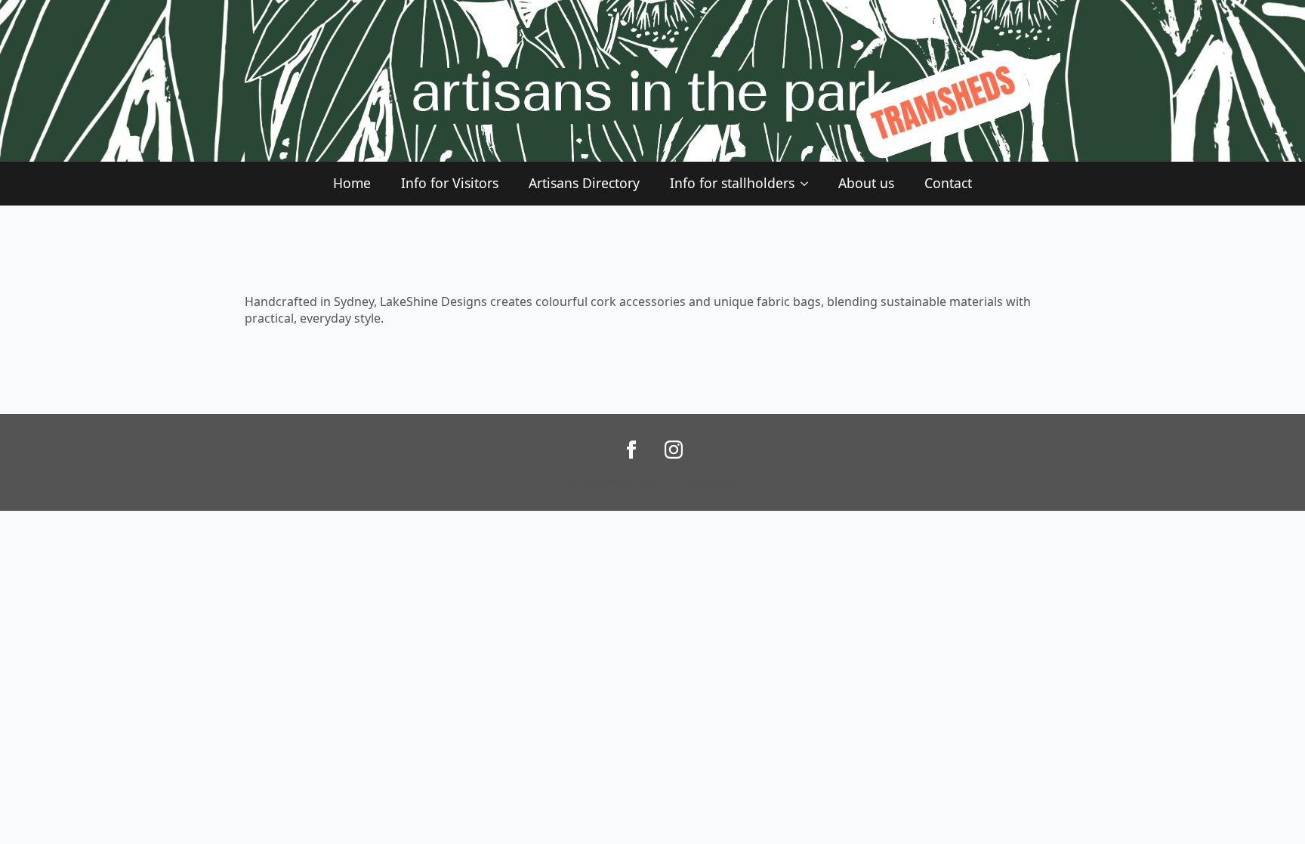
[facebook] (631, 449)
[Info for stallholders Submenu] (808, 184)
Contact (948, 183)
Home (352, 183)
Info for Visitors (449, 183)
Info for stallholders (732, 183)
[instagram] (673, 449)
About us (866, 183)
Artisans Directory (584, 183)
